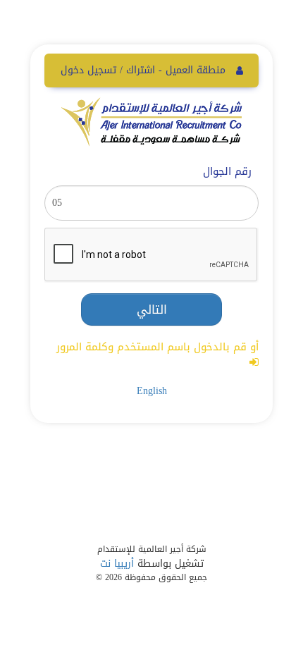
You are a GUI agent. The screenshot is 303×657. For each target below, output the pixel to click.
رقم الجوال (227, 171)
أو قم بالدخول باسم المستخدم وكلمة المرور (157, 348)
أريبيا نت (117, 563)
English (152, 390)
